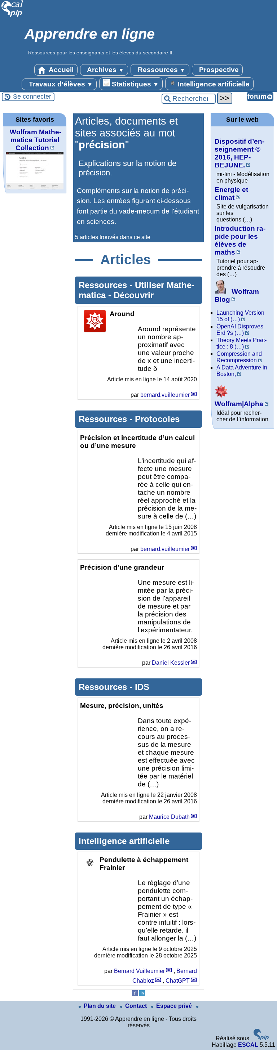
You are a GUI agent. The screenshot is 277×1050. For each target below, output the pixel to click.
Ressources (160, 69)
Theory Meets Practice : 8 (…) (241, 343)
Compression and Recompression (239, 357)
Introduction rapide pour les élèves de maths (240, 240)
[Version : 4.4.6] (261, 1038)
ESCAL (248, 1045)
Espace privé (174, 1006)
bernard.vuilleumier (165, 395)
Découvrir (134, 295)
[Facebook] (135, 994)
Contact (136, 1006)
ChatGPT (178, 981)
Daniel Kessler (171, 663)
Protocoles (157, 419)
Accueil (60, 69)
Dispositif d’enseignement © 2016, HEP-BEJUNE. (239, 153)
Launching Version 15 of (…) (240, 316)
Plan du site (100, 1006)
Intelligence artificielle (213, 84)
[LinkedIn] (142, 994)
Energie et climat (231, 193)
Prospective (218, 69)
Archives (104, 69)
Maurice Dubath (169, 817)
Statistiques (134, 84)
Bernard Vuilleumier (139, 971)
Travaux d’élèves (60, 84)
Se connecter (32, 96)
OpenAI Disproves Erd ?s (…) (239, 329)
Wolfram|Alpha (239, 404)
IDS (142, 687)
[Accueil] (12, 16)
